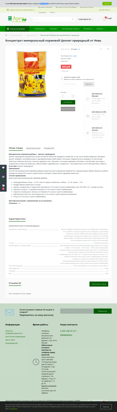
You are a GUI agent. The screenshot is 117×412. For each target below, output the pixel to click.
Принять (106, 407)
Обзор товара (16, 148)
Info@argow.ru (66, 335)
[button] (21, 10)
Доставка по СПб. (99, 112)
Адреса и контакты (48, 386)
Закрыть (107, 4)
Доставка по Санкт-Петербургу (66, 7)
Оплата (52, 12)
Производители (11, 343)
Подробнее (13, 409)
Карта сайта (10, 340)
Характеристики (33, 148)
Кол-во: (63, 92)
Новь (75, 56)
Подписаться (102, 311)
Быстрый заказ (68, 109)
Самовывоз (42, 12)
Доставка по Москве (45, 7)
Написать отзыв (99, 284)
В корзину (68, 102)
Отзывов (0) (49, 148)
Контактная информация (15, 336)
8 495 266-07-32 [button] (67, 331)
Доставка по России (87, 7)
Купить (89, 84)
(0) (79, 49)
